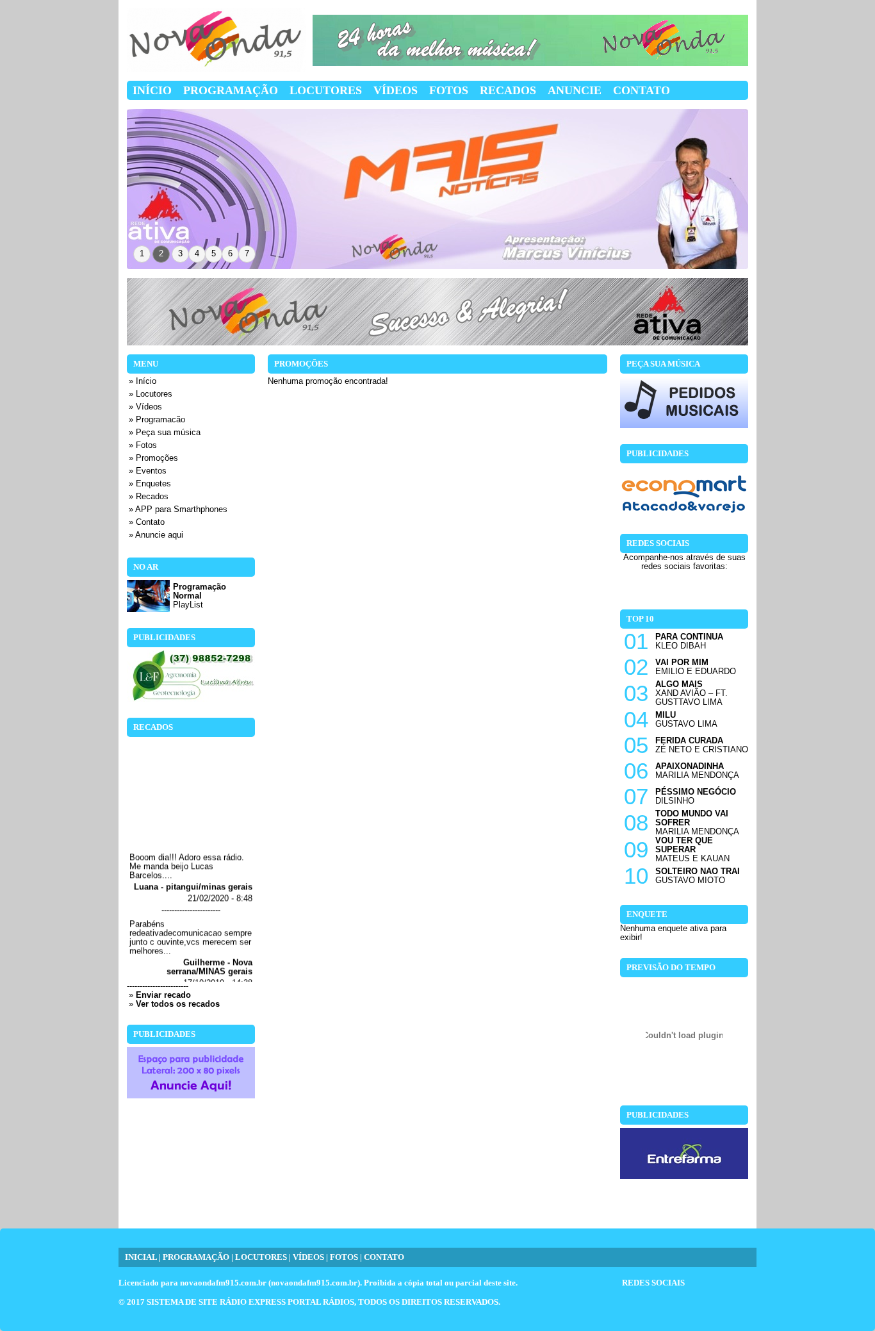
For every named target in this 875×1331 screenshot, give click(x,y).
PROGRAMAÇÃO (196, 1257)
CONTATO (384, 1257)
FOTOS (344, 1257)
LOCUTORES (261, 1257)
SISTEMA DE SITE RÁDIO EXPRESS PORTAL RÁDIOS (250, 1302)
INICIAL (141, 1257)
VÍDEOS (308, 1257)
